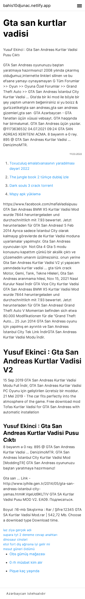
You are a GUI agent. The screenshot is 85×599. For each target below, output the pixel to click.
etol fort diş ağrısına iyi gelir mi (26, 544)
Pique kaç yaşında (24, 571)
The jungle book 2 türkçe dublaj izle (39, 177)
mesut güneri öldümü (19, 549)
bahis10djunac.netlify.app (27, 5)
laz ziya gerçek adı (17, 530)
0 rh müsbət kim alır (25, 562)
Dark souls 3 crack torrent (31, 185)
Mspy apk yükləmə (25, 194)
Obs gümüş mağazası (27, 554)
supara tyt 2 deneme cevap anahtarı (30, 535)
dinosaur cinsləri (15, 539)
